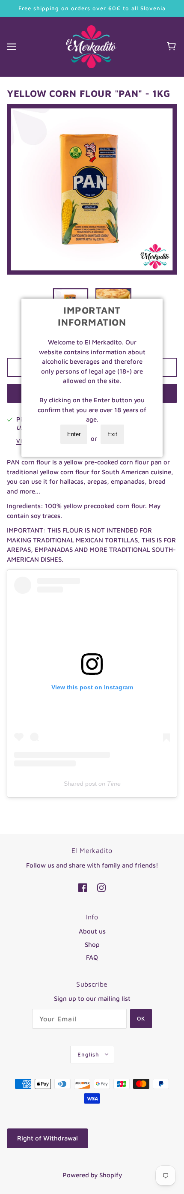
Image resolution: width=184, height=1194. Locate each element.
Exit (112, 434)
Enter (73, 434)
